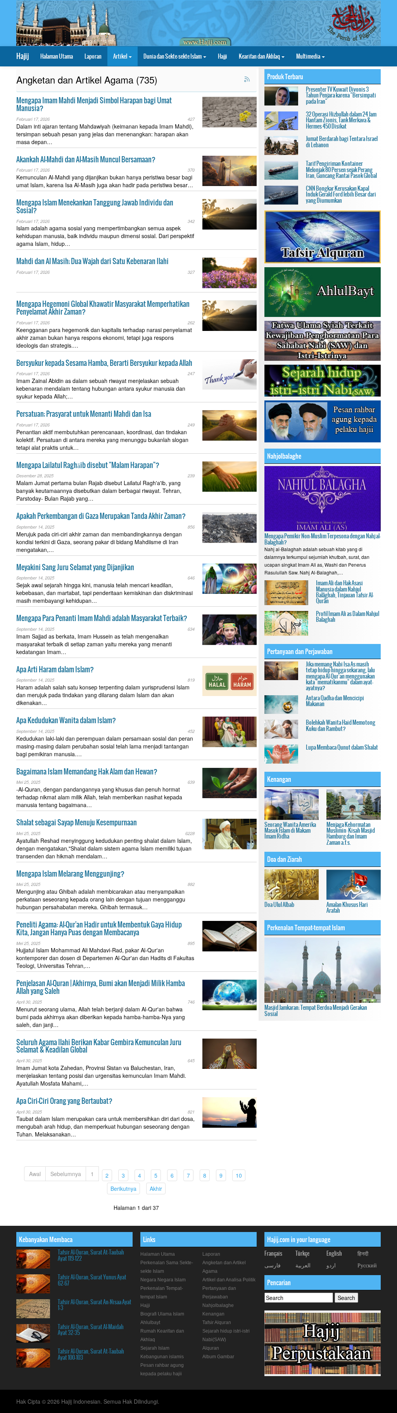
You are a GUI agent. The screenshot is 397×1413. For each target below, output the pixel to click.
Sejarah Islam (154, 1348)
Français (273, 1253)
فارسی (272, 1265)
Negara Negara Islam (163, 1279)
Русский (367, 1265)
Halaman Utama (56, 56)
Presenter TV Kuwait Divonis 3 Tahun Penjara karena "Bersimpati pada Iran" (341, 95)
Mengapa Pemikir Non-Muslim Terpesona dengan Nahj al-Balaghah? (322, 539)
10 (240, 1175)
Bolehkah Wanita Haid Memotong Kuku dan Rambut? (340, 725)
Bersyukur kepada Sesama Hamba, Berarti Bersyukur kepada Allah (104, 363)
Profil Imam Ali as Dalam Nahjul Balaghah (347, 616)
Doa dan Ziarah (284, 859)
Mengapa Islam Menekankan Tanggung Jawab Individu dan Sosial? (94, 206)
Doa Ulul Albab (279, 904)
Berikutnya (125, 1188)
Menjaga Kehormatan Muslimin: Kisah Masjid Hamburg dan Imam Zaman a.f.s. (350, 833)
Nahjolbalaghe (284, 456)
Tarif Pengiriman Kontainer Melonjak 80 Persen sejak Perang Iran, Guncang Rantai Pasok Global (341, 169)
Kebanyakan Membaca (45, 1239)
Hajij (22, 56)
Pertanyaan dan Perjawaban (300, 651)
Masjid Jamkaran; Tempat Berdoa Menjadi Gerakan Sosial (315, 1010)
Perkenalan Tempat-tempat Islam (306, 927)
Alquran (210, 1348)
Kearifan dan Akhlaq (260, 56)
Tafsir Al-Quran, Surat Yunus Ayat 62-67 (92, 1280)
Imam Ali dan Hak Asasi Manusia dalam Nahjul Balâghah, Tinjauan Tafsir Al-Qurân (345, 592)
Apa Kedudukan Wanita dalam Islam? (66, 720)
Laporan (93, 56)
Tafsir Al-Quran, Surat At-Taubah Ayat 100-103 (91, 1354)
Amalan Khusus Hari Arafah (347, 907)
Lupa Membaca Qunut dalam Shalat (342, 747)
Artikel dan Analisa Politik (228, 1279)
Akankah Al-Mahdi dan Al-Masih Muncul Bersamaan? (85, 159)
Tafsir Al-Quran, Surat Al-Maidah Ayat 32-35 (91, 1330)
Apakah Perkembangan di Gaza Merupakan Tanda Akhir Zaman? (101, 516)
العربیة (303, 1265)
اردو (331, 1265)
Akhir (158, 1188)
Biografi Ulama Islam (162, 1314)
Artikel (120, 56)
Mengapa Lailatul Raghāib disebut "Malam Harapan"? (87, 465)
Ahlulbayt (150, 1322)
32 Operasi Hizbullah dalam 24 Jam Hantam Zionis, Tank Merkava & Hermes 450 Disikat (341, 120)
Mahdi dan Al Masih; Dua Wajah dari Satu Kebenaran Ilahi (92, 261)
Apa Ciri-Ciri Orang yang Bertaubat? (64, 1101)
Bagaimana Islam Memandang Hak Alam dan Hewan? (86, 771)
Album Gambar (218, 1356)
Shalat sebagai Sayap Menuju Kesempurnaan (76, 822)
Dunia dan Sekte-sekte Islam (172, 56)
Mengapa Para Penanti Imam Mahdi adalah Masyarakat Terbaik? (101, 618)
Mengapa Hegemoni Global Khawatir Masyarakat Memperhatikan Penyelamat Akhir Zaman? (103, 308)
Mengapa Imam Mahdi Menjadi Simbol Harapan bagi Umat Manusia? (94, 104)
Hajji (222, 56)
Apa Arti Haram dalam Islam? (55, 669)
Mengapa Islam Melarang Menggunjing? (70, 873)
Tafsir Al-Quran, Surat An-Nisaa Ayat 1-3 (94, 1305)
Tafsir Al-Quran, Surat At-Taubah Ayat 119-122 (91, 1255)
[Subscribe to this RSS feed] (247, 80)
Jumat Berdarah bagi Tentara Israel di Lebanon (342, 141)
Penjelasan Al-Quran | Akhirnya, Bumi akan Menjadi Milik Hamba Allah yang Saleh (100, 987)
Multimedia (308, 56)
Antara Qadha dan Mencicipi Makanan (335, 701)
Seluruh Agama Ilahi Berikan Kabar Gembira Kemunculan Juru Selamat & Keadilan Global (98, 1046)
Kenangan (279, 779)
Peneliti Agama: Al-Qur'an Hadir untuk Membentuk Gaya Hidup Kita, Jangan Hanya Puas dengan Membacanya (99, 928)
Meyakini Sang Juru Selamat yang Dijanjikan (75, 567)
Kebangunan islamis (162, 1356)
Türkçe (302, 1253)
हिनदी (362, 1253)
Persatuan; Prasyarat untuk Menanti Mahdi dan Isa (83, 414)
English (334, 1253)
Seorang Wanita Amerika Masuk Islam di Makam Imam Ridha (290, 830)
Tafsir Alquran (216, 1322)
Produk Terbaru (285, 76)
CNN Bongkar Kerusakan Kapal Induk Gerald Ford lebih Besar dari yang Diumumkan (341, 194)
